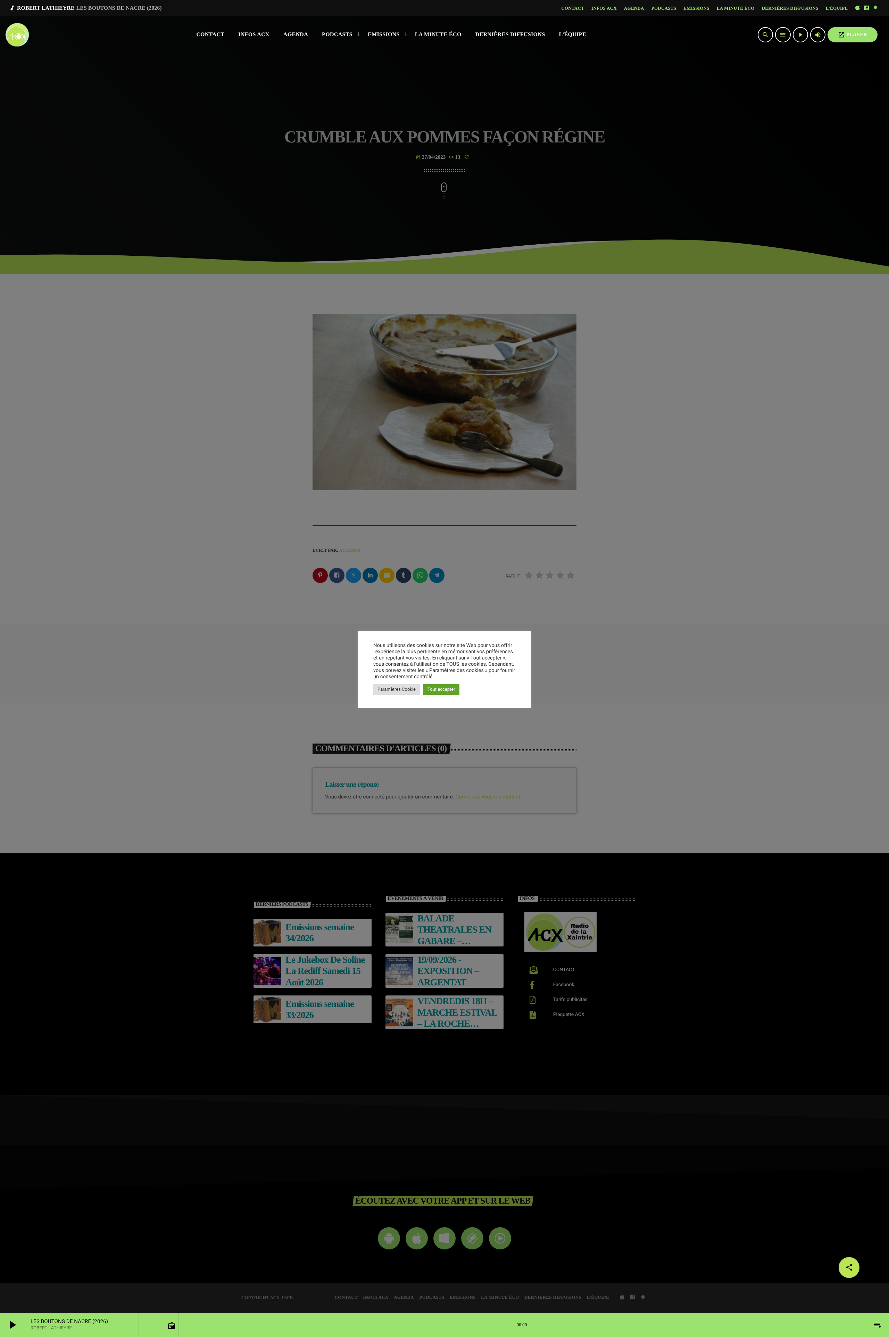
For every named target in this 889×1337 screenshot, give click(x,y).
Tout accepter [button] (441, 689)
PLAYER (852, 34)
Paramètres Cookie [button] (396, 689)
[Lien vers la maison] (17, 35)
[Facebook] (866, 8)
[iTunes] (857, 8)
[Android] (875, 8)
